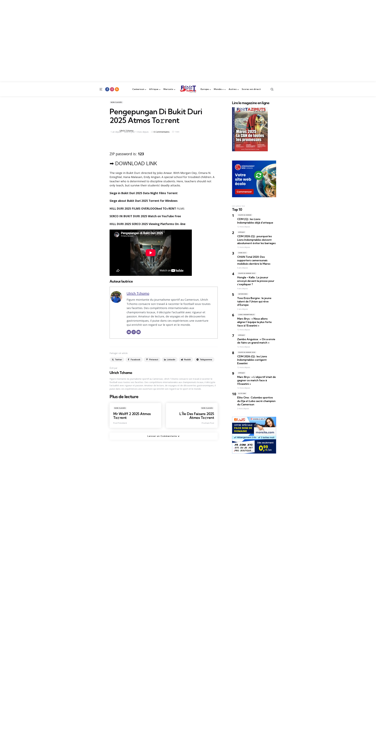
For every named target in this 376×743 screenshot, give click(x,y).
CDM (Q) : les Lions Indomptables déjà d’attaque (255, 220)
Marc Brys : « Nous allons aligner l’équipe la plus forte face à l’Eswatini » (254, 322)
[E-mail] (129, 332)
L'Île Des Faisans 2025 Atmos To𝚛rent (196, 416)
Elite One (242, 393)
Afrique (241, 232)
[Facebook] (138, 332)
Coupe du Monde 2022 (246, 273)
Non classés (116, 102)
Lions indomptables (246, 314)
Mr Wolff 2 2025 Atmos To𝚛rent (132, 416)
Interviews (242, 294)
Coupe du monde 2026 (246, 352)
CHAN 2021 (242, 252)
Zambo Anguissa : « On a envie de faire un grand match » (256, 341)
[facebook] (107, 89)
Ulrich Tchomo (127, 130)
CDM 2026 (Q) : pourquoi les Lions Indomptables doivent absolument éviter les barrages (256, 240)
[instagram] (112, 89)
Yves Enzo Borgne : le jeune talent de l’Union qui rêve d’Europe (254, 301)
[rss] (117, 89)
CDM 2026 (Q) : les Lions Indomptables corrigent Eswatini (252, 360)
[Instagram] (133, 332)
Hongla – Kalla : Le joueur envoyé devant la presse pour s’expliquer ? (255, 281)
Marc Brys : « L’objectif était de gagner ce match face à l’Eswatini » (256, 380)
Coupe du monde (244, 215)
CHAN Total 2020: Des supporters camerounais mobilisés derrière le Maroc (254, 260)
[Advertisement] (88, 20)
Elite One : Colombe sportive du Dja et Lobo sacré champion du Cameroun (256, 401)
